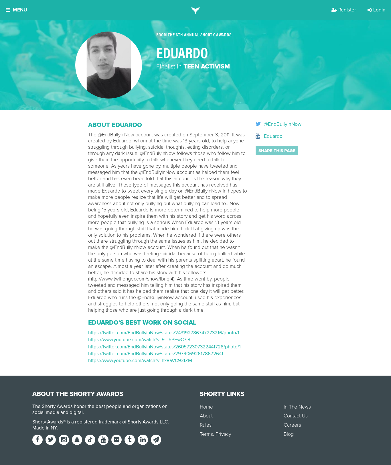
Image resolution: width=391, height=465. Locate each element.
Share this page (276, 150)
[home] (195, 10)
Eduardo (272, 136)
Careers (292, 425)
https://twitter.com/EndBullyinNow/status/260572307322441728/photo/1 (164, 347)
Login (379, 10)
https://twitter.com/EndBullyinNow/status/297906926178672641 (155, 354)
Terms (206, 434)
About (206, 416)
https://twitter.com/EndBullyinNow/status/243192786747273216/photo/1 (163, 333)
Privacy (223, 434)
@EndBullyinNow (281, 124)
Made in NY (44, 428)
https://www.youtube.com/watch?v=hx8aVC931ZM (140, 361)
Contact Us (296, 416)
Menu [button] (20, 10)
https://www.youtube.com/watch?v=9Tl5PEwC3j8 (139, 340)
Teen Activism (206, 66)
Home (206, 407)
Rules (206, 425)
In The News (297, 407)
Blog (289, 434)
